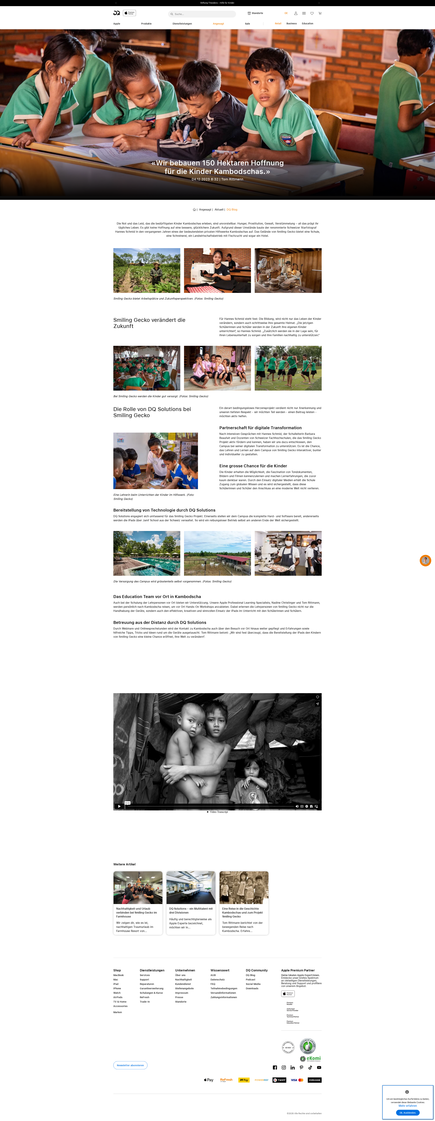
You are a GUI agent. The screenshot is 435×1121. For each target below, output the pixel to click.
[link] (320, 14)
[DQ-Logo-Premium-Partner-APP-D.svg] (124, 12)
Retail (278, 23)
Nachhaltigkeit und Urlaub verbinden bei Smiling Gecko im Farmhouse (136, 912)
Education (307, 23)
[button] (296, 13)
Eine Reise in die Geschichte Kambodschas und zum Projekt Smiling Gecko (242, 912)
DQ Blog (232, 209)
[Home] (194, 209)
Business (291, 23)
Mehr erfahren (408, 1105)
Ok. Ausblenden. (408, 1113)
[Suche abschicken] (172, 14)
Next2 (318, 3)
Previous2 (117, 3)
